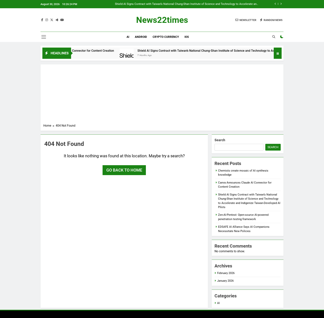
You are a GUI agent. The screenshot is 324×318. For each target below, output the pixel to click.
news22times (162, 20)
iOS (186, 37)
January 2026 (225, 280)
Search (219, 140)
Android (141, 37)
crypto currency (166, 37)
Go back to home (124, 170)
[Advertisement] (162, 95)
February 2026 (226, 273)
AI (128, 37)
